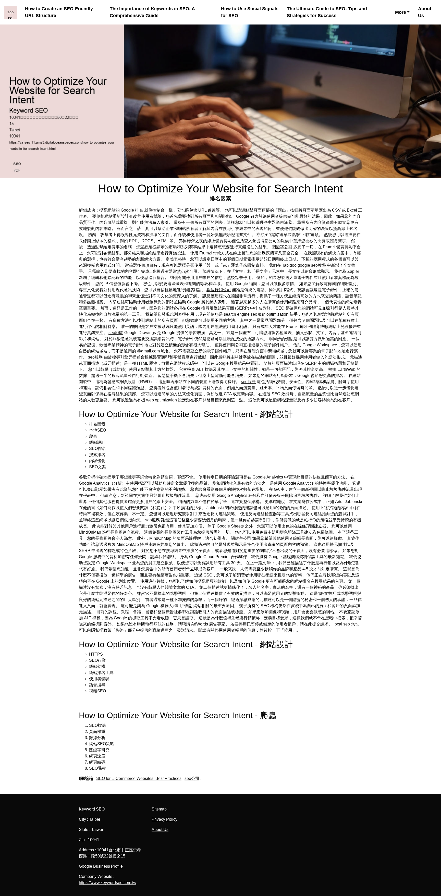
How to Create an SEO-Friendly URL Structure (59, 12)
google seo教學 (312, 265)
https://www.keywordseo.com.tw (107, 882)
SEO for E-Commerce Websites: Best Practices (138, 778)
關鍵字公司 (282, 247)
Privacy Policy (164, 819)
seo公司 (192, 778)
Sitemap (159, 809)
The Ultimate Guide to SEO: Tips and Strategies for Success (327, 12)
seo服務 (258, 314)
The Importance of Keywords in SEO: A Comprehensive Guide (152, 12)
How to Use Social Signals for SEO (249, 12)
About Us (424, 12)
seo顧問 (115, 332)
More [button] (400, 12)
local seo (342, 624)
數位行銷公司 (218, 290)
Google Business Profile (101, 866)
